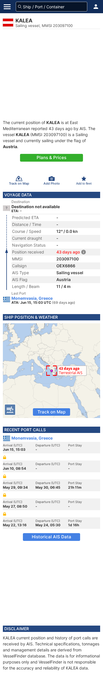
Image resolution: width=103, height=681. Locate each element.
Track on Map (51, 412)
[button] (96, 6)
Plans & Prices (51, 157)
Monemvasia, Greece (32, 298)
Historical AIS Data (51, 536)
